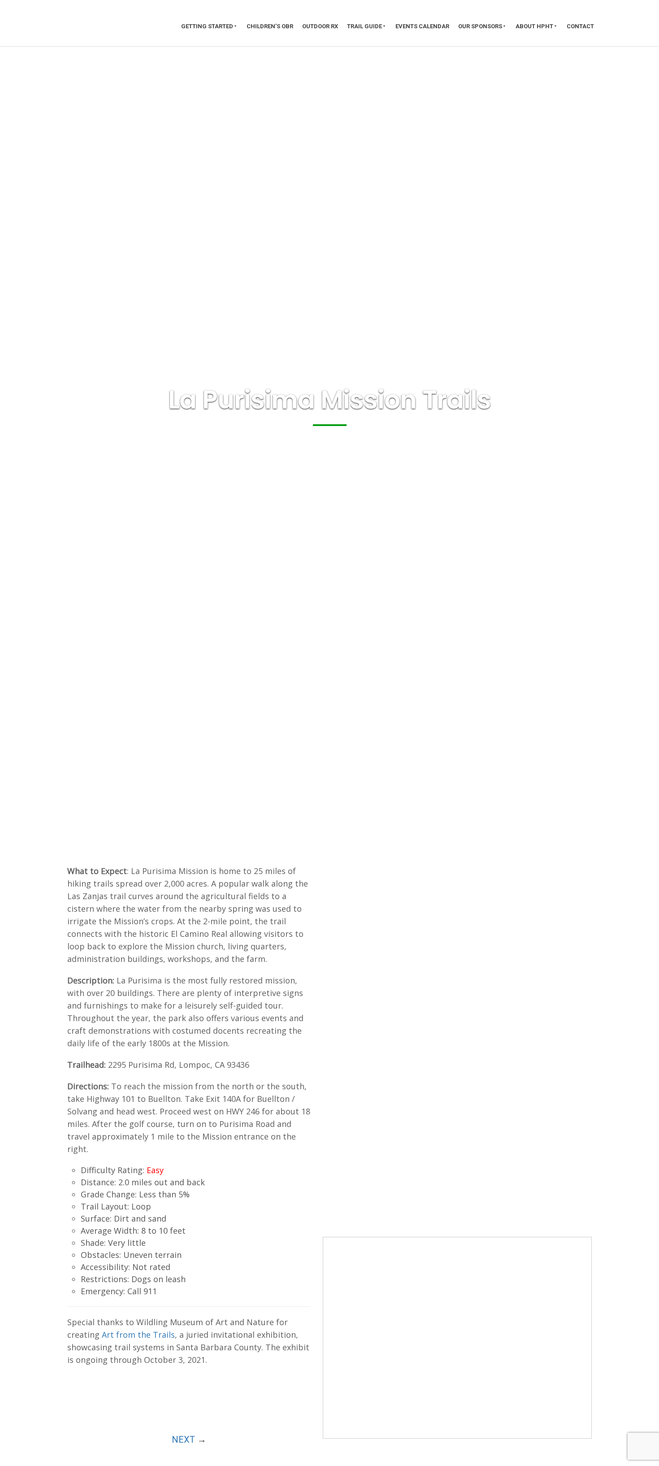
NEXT (183, 1439)
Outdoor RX (320, 26)
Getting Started (207, 26)
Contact (580, 26)
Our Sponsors (480, 26)
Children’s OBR (270, 26)
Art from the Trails (138, 1334)
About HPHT (534, 26)
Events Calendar (422, 26)
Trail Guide (364, 26)
